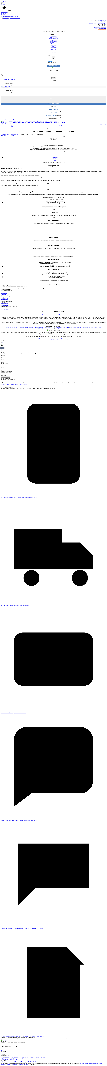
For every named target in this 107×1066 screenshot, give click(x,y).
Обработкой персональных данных (20, 1064)
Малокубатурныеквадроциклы (53, 39)
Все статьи (103, 124)
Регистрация (4, 79)
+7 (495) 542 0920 (23, 1058)
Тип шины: (3, 375)
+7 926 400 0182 (5, 298)
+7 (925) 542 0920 (14, 1058)
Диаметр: (3, 355)
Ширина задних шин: (6, 372)
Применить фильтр (5, 376)
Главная (52, 34)
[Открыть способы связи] (2, 345)
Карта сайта (3, 1050)
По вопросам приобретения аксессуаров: (96, 23)
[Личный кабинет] (3, 4)
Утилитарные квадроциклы (53, 42)
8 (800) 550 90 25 (41, 1058)
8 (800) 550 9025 (5, 294)
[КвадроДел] (4, 1)
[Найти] (1, 3)
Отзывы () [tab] (55, 158)
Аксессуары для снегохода (53, 36)
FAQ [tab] (55, 160)
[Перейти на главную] (57, 34)
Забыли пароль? (12, 79)
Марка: (2, 374)
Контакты (53, 52)
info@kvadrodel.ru (14, 1059)
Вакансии (53, 49)
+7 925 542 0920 (5, 299)
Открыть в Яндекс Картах (20, 384)
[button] (53, 8)
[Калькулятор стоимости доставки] (9, 16)
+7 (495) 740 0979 (5, 293)
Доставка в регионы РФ (100, 27)
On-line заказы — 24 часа (100, 28)
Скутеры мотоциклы (53, 44)
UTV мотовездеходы (53, 47)
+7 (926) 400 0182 (5, 1058)
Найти (53, 57)
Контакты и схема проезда (7, 384)
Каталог (60, 125)
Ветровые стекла (60, 126)
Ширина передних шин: (7, 371)
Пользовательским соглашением (88, 1063)
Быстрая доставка (101, 29)
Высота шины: (4, 363)
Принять (32, 1064)
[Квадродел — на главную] (4, 1040)
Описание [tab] (55, 157)
